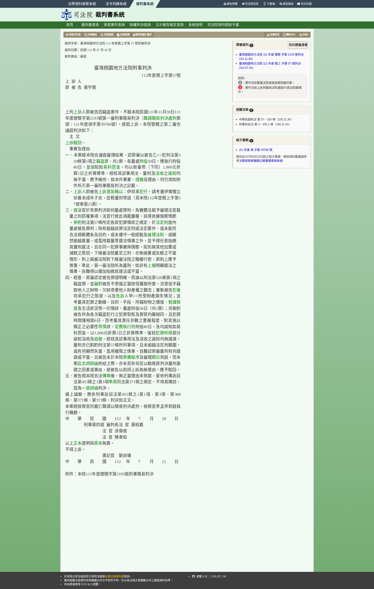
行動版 (271, 3)
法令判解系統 (116, 4)
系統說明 (196, 25)
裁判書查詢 (90, 25)
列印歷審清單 (298, 45)
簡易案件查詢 (114, 25)
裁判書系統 (145, 4)
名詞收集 (125, 34)
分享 (305, 34)
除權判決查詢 (140, 25)
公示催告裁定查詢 (170, 25)
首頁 (69, 25)
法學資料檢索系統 (82, 4)
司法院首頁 (251, 3)
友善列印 (274, 34)
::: (219, 3)
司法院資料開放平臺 (223, 25)
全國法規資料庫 (114, 576)
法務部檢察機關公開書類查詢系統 (261, 160)
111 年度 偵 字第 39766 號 (255, 149)
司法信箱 (306, 3)
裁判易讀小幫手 (143, 34)
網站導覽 (232, 3)
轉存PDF (290, 34)
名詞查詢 (108, 34)
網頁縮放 (288, 3)
